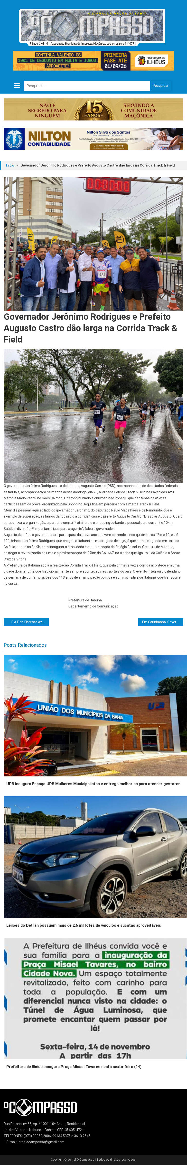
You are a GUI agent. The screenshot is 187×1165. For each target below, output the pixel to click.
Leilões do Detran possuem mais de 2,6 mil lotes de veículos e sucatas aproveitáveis (83, 925)
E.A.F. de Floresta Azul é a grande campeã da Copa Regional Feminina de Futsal (29, 622)
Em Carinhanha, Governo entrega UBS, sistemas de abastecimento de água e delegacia (162, 622)
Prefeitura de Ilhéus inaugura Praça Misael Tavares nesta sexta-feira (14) (73, 1066)
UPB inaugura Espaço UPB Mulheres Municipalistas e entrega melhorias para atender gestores (93, 784)
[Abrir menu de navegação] (17, 85)
